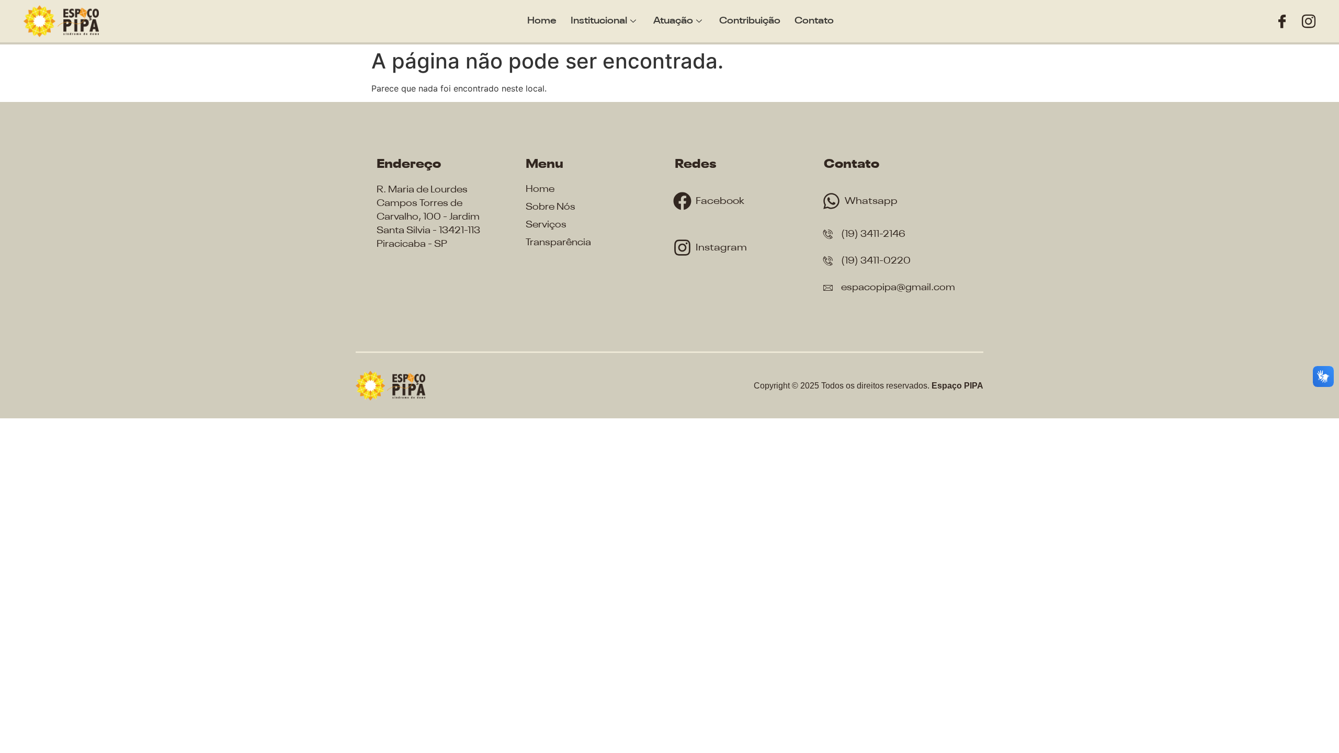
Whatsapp (871, 201)
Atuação (673, 21)
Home (542, 21)
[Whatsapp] (831, 201)
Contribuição (749, 21)
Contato (814, 21)
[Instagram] (1308, 21)
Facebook (720, 201)
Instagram (721, 248)
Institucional (599, 21)
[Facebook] (1282, 21)
